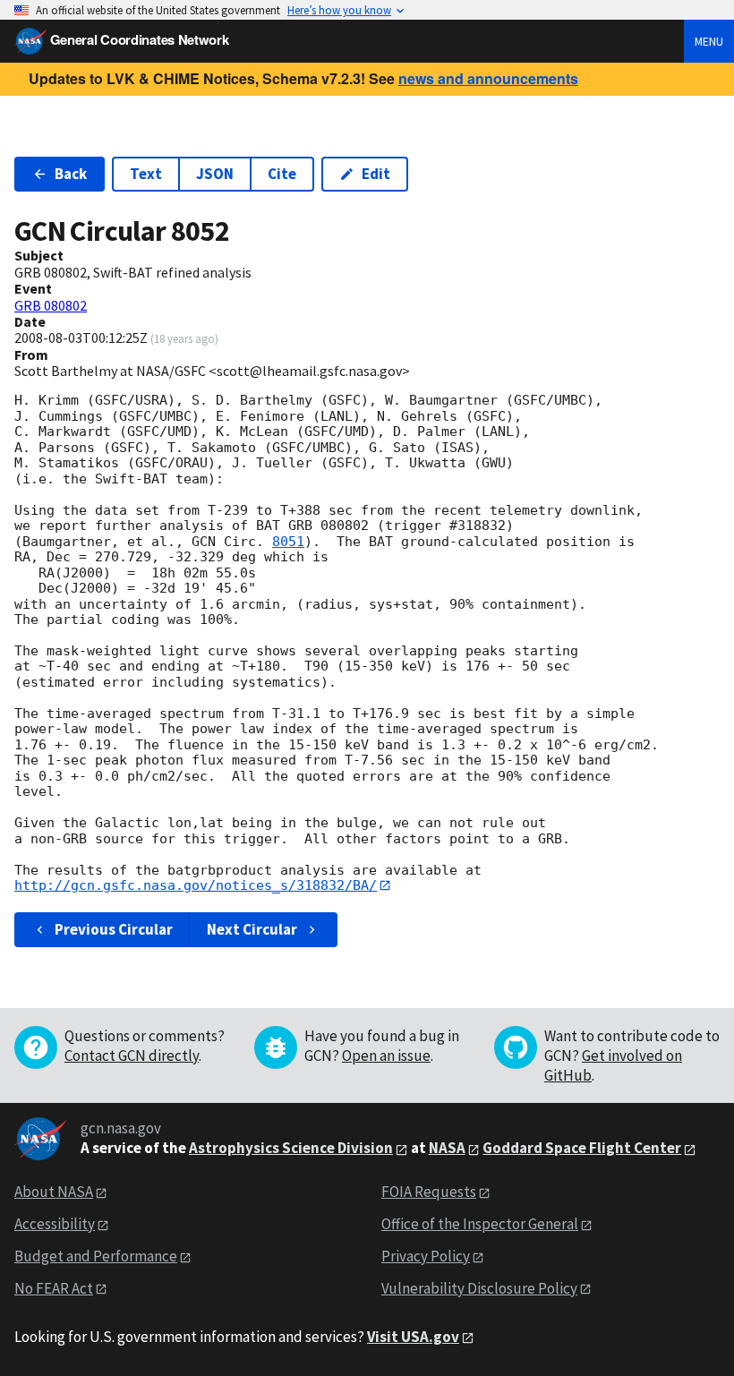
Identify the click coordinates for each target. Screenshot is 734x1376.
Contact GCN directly (131, 1055)
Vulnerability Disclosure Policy (479, 1288)
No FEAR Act (53, 1288)
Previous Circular (114, 929)
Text (146, 174)
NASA (447, 1148)
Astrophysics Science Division (291, 1148)
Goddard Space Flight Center (581, 1148)
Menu (709, 41)
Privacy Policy (425, 1256)
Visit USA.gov (413, 1336)
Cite (282, 174)
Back (71, 174)
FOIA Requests (428, 1191)
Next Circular (252, 929)
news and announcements (488, 78)
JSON (215, 174)
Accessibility (54, 1224)
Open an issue (386, 1055)
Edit (376, 174)
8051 (288, 542)
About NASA (53, 1191)
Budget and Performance (95, 1256)
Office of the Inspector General (479, 1224)
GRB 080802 (50, 305)
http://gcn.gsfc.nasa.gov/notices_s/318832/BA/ (195, 885)
